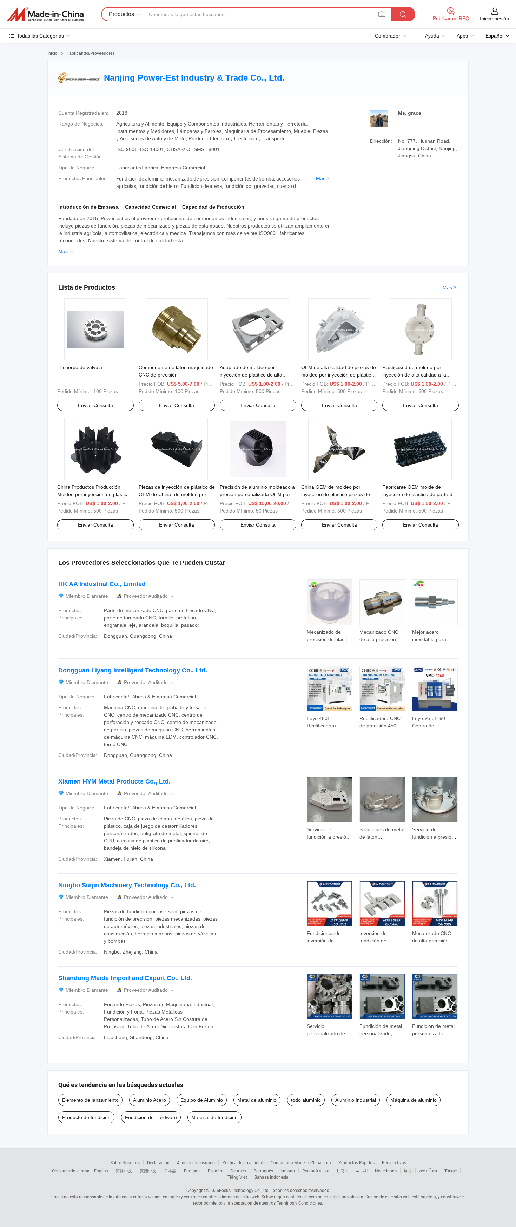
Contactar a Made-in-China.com (301, 1162)
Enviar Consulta (95, 405)
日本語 (170, 1170)
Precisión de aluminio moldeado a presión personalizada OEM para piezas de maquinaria (257, 494)
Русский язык (315, 1170)
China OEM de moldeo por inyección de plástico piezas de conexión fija (335, 494)
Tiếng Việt (237, 1177)
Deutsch (238, 1170)
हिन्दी (408, 1170)
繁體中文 (148, 1170)
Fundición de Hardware (151, 1117)
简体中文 (123, 1170)
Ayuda (432, 36)
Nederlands (386, 1170)
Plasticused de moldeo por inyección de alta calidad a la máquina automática (414, 375)
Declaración (158, 1162)
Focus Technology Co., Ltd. (244, 1190)
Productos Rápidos (356, 1162)
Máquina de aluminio (413, 1100)
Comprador (387, 36)
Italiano (287, 1170)
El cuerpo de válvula (79, 367)
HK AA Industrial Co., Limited (102, 584)
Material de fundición (214, 1117)
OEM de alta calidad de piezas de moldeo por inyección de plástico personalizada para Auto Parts (338, 375)
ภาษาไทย (428, 1170)
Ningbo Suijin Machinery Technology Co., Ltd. (127, 885)
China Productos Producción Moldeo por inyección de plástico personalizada (93, 494)
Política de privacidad (242, 1162)
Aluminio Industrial (355, 1100)
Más (320, 178)
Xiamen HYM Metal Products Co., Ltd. (114, 781)
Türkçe (450, 1170)
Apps (462, 36)
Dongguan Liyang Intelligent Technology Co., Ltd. (132, 670)
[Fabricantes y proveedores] (45, 14)
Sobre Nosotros (125, 1162)
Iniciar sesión (494, 18)
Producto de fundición (86, 1117)
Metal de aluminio (257, 1100)
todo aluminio (306, 1100)
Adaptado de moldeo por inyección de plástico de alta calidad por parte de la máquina (255, 375)
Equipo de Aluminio (201, 1100)
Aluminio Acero (149, 1100)
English (101, 1170)
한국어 (342, 1170)
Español (215, 1170)
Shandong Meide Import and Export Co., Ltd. (125, 978)
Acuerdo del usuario (196, 1162)
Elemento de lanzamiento (90, 1100)
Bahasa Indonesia (271, 1177)
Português (263, 1170)
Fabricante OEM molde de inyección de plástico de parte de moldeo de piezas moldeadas (418, 494)
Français (192, 1170)
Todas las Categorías (40, 36)
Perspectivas (394, 1162)
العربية (362, 1170)
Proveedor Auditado (149, 596)
